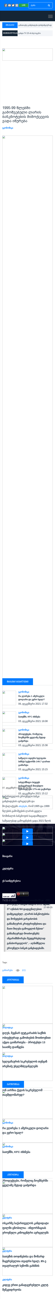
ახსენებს (22, 806)
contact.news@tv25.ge (33, 900)
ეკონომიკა (7, 128)
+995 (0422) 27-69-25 (48, 904)
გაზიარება (7, 970)
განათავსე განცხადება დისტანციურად (35, 25)
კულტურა (7, 1279)
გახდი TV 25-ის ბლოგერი (29, 33)
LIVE (23, 5)
